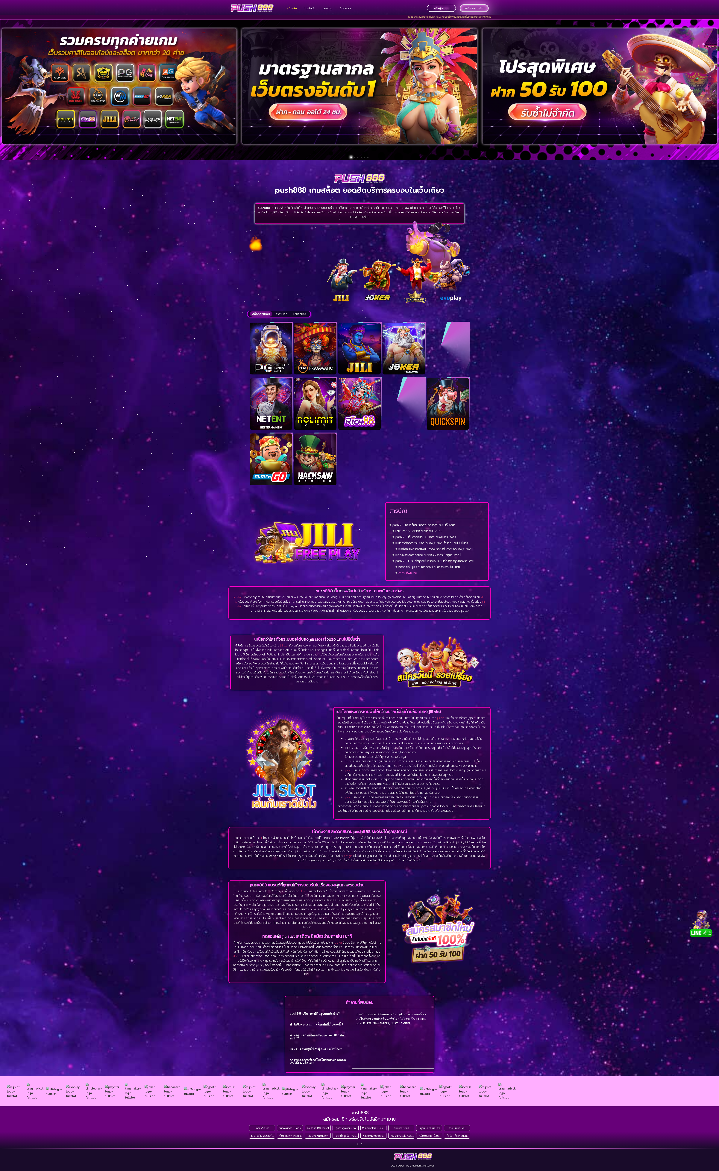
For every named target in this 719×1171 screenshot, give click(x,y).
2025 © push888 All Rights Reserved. (413, 1166)
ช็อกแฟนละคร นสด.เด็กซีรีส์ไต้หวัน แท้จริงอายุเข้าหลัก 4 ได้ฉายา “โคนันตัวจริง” (262, 1128)
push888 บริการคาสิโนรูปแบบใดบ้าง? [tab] (315, 1013)
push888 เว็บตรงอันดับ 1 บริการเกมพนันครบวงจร (425, 537)
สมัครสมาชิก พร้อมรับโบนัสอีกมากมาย (359, 1118)
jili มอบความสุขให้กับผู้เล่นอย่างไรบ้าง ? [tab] (316, 1049)
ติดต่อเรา (345, 8)
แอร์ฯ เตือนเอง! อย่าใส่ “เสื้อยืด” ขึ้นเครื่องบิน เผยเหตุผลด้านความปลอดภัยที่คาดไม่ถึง (262, 1136)
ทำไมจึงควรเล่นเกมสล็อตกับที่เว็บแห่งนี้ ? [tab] (316, 1024)
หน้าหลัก (292, 8)
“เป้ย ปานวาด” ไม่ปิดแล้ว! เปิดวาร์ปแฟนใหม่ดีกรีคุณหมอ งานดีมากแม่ (429, 1136)
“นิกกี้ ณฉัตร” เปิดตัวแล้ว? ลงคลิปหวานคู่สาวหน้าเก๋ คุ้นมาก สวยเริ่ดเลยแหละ (290, 1128)
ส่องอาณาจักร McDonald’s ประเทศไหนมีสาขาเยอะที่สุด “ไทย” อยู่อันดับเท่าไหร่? (401, 1128)
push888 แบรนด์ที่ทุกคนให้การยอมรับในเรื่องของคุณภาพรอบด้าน (434, 561)
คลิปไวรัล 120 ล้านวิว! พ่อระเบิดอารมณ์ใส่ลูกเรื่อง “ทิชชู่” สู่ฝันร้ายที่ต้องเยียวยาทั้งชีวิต (317, 1128)
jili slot (237, 597)
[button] (351, 157)
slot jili (347, 855)
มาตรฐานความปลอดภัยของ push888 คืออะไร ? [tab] (317, 1036)
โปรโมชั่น (309, 8)
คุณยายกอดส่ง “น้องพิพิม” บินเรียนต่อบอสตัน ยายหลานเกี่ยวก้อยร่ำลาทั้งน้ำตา (401, 1136)
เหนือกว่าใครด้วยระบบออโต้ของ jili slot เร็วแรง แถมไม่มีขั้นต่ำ (431, 543)
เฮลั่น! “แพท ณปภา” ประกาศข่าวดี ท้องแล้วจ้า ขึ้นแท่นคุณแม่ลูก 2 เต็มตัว (318, 1136)
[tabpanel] (393, 1020)
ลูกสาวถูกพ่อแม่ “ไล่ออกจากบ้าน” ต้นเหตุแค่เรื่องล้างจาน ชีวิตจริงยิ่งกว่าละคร (346, 1128)
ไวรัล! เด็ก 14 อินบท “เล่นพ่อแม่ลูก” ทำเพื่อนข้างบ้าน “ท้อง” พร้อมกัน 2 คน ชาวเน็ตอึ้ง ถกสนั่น (457, 1136)
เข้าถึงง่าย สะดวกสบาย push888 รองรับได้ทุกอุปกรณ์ (428, 555)
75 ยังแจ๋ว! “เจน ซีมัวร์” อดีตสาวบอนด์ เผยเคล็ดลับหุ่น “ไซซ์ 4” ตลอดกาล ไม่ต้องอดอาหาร (373, 1128)
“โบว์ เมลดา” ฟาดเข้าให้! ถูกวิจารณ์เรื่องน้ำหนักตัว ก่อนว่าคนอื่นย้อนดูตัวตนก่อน (290, 1136)
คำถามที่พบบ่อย (407, 573)
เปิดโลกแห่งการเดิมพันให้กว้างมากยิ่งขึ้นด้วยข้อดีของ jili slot (434, 549)
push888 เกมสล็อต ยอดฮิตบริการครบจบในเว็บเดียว (423, 525)
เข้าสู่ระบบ (441, 8)
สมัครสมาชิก (474, 8)
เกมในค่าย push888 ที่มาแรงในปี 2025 (418, 531)
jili (261, 837)
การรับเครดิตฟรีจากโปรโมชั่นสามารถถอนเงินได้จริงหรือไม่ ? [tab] (318, 1061)
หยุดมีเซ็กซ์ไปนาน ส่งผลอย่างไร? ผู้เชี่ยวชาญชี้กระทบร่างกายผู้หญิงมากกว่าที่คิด (429, 1128)
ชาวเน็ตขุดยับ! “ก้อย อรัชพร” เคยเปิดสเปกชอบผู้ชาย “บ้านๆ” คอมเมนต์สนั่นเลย (345, 1136)
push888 (360, 1112)
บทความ (327, 8)
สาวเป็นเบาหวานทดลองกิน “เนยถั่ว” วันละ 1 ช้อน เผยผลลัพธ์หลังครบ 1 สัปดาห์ (457, 1128)
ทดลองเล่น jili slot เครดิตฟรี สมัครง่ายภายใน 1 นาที (429, 567)
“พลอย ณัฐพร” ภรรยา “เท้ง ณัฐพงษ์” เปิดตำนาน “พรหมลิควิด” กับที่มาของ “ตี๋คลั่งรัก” (374, 1136)
